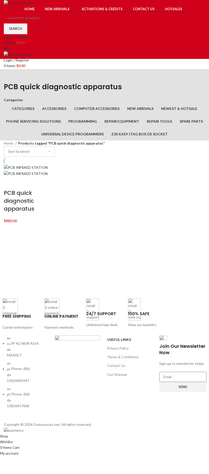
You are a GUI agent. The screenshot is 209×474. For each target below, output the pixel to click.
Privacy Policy (118, 348)
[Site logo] (19, 3)
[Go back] (10, 75)
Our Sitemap (117, 374)
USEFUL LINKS (119, 339)
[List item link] (26, 374)
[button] (10, 182)
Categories (13, 100)
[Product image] (26, 173)
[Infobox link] (21, 314)
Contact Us (116, 365)
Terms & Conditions (123, 357)
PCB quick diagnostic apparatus (19, 201)
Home (9, 143)
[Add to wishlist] (37, 182)
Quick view (23, 182)
